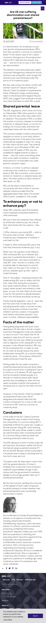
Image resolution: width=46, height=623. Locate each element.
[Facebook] (7, 568)
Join (13, 580)
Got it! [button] (35, 616)
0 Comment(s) (36, 41)
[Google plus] (16, 568)
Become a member (25, 2)
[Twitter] (10, 568)
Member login (36, 2)
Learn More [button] (7, 620)
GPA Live (6, 580)
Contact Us (5, 600)
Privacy (20, 580)
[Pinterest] (13, 568)
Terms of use (30, 580)
